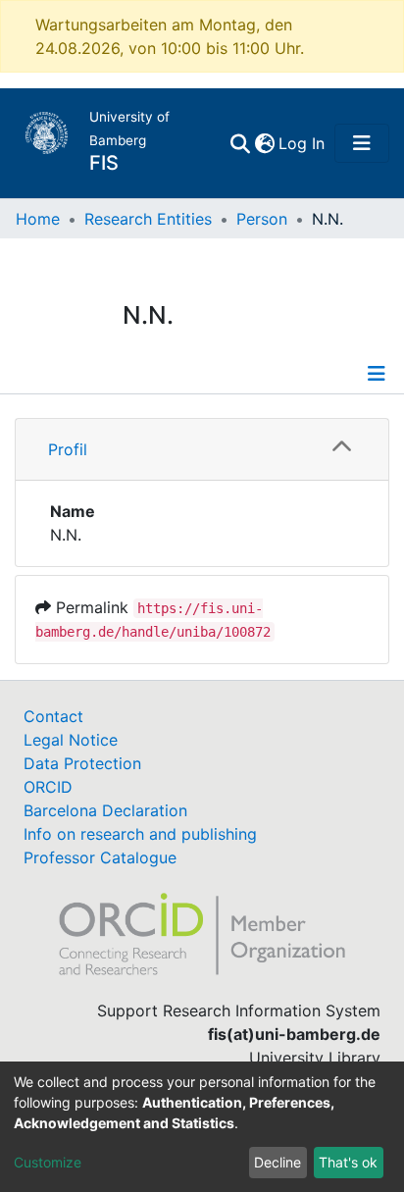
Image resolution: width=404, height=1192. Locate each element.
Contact (53, 716)
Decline (277, 1162)
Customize (47, 1162)
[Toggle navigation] (361, 143)
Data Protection (82, 763)
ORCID (48, 787)
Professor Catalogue (100, 857)
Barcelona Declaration (105, 810)
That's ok (348, 1162)
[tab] (202, 450)
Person (261, 219)
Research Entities (148, 219)
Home (38, 219)
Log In (302, 143)
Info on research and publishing (140, 834)
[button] (264, 143)
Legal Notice (71, 740)
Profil (67, 449)
